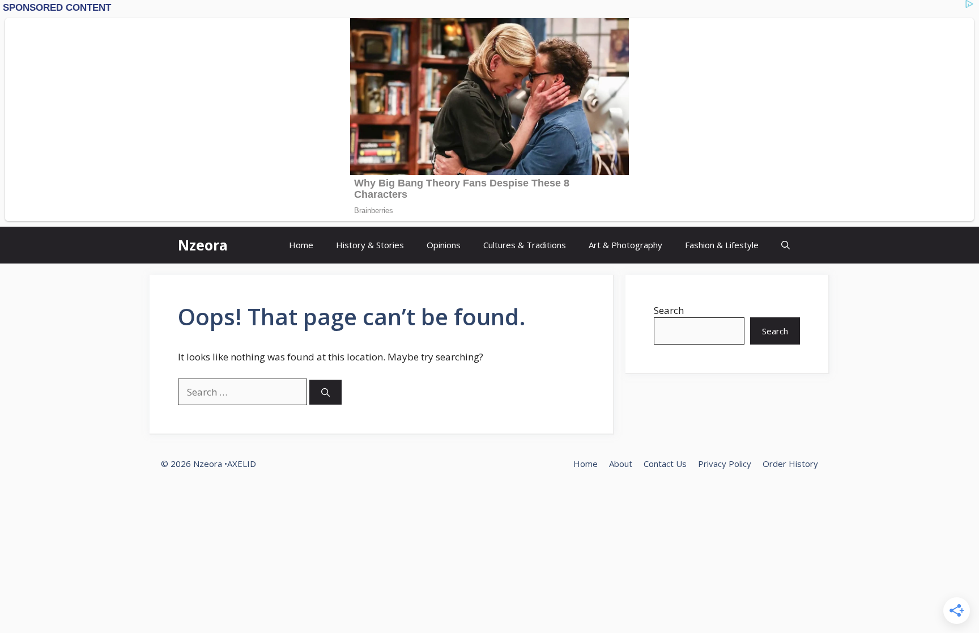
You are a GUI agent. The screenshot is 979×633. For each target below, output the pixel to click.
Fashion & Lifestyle (722, 244)
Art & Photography (625, 244)
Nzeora (203, 244)
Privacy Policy (724, 463)
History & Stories (370, 244)
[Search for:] (243, 391)
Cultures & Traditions (524, 244)
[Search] (325, 392)
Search (669, 310)
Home (301, 244)
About (620, 463)
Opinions (444, 244)
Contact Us (665, 463)
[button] (785, 245)
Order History (790, 463)
